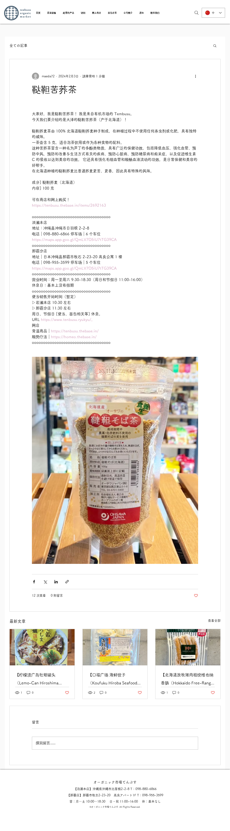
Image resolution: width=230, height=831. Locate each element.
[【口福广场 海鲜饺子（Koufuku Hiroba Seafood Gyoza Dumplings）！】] (115, 647)
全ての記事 (18, 45)
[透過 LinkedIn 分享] (56, 582)
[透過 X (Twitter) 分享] (45, 582)
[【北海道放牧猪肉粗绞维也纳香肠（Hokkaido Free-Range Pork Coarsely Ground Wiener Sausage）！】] (187, 647)
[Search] (196, 12)
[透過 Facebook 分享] (34, 582)
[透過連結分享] (67, 582)
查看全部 (214, 620)
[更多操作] (195, 76)
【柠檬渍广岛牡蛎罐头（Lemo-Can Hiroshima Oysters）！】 (36, 680)
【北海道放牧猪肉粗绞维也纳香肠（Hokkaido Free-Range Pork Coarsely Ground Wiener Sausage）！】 (187, 680)
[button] (52, 12)
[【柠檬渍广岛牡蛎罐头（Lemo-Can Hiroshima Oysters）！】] (42, 647)
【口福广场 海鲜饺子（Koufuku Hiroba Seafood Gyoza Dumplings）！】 (112, 680)
